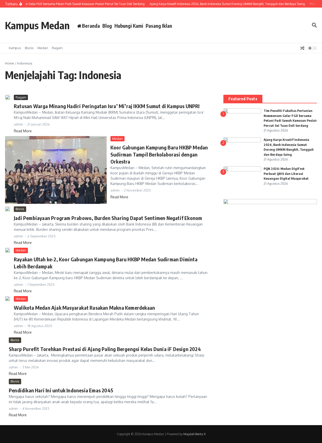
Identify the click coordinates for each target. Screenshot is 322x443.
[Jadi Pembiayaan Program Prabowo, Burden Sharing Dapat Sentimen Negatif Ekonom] (7, 208)
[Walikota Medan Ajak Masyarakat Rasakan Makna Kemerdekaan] (7, 298)
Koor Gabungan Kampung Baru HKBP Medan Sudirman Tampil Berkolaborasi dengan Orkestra (159, 154)
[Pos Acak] (302, 48)
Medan (42, 48)
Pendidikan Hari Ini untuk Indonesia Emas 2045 (61, 390)
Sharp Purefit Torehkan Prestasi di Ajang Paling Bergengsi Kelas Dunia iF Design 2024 (105, 349)
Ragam (57, 48)
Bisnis (29, 48)
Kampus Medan (37, 25)
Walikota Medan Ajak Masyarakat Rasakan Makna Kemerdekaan (84, 307)
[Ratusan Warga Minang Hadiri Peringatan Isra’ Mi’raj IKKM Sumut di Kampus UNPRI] (7, 97)
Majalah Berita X (194, 434)
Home (9, 63)
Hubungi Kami (128, 26)
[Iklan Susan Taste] (270, 203)
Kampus (15, 48)
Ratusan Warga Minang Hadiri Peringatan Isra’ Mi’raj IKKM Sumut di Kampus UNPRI (107, 106)
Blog (107, 26)
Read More (23, 131)
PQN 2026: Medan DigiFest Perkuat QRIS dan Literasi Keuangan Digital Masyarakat (286, 173)
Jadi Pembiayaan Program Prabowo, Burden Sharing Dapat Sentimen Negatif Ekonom (108, 218)
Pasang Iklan (159, 26)
